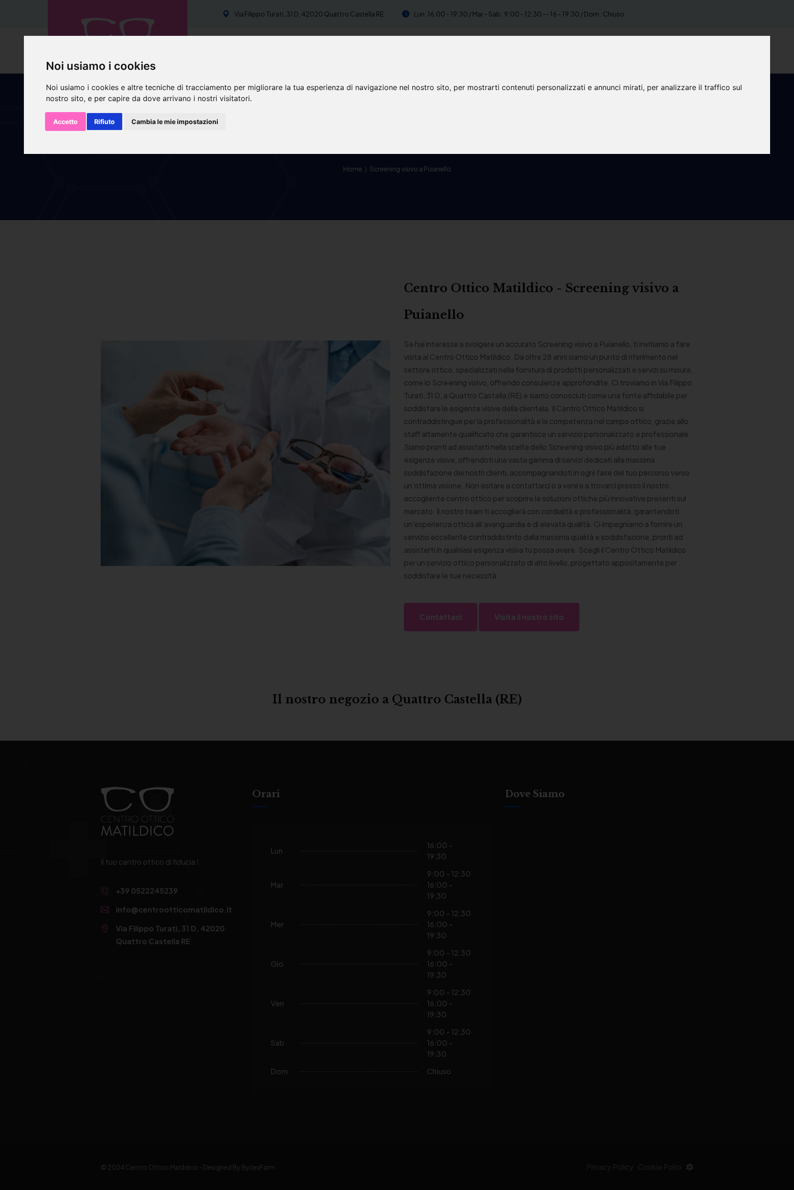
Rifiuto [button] (104, 121)
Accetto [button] (65, 121)
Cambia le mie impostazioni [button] (174, 121)
